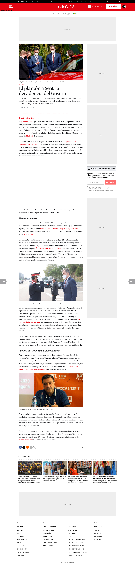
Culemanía (47, 533)
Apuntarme (110, 182)
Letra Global (47, 536)
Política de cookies (75, 543)
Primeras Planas (23, 552)
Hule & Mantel (48, 546)
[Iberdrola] (76, 13)
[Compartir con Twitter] (23, 447)
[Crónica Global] (67, 6)
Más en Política (24, 457)
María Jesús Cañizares (28, 118)
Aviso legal (72, 530)
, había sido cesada (49, 248)
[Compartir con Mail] (31, 447)
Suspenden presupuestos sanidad (59, 1)
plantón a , (27, 121)
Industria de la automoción (61, 114)
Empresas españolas (76, 549)
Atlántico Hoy (48, 539)
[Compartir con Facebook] (20, 447)
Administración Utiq (76, 555)
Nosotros (72, 527)
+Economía (21, 546)
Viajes (19, 543)
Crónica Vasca (48, 530)
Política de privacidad (76, 539)
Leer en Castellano (6, 10)
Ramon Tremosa (40, 114)
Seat (33, 114)
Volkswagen (28, 234)
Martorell (29, 136)
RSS (69, 536)
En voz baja (21, 555)
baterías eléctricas (25, 439)
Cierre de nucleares (30, 1)
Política (21, 84)
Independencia (26, 114)
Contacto (72, 533)
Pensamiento (22, 539)
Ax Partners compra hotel (43, 1)
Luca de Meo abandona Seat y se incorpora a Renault (60, 228)
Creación (20, 536)
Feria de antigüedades (94, 1)
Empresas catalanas (76, 546)
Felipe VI (49, 114)
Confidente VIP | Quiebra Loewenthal (78, 1)
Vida (18, 533)
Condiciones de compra (77, 552)
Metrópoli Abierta (50, 527)
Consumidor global (50, 543)
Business (20, 530)
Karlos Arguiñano (105, 1)
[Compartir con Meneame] (27, 447)
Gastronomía (22, 549)
